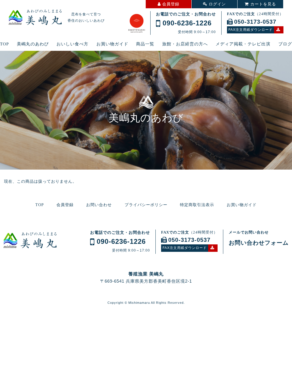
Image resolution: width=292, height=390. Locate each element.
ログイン (217, 4)
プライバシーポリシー (146, 205)
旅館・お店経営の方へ (185, 44)
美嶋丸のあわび (33, 44)
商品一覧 (145, 44)
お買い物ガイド (112, 44)
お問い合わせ (99, 205)
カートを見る (263, 4)
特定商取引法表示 (197, 205)
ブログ (285, 44)
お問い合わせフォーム (259, 243)
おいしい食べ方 (72, 44)
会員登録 (170, 4)
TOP (4, 44)
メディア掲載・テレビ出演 (243, 44)
